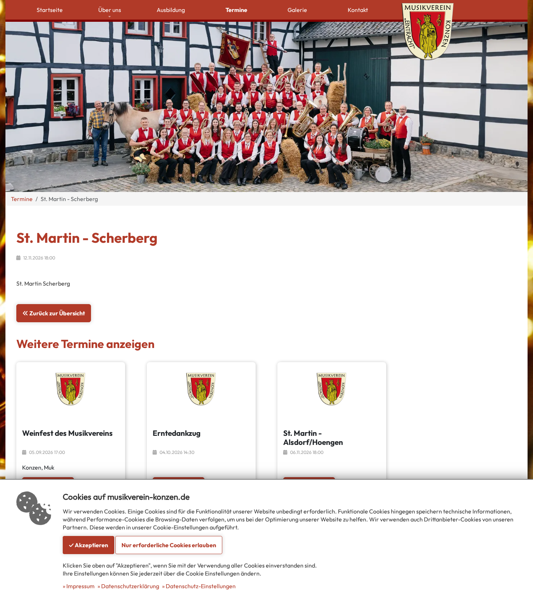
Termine (22, 198)
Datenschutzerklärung (130, 586)
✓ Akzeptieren (88, 545)
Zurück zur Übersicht (56, 313)
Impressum (80, 586)
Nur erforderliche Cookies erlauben (168, 545)
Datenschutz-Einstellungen (201, 586)
